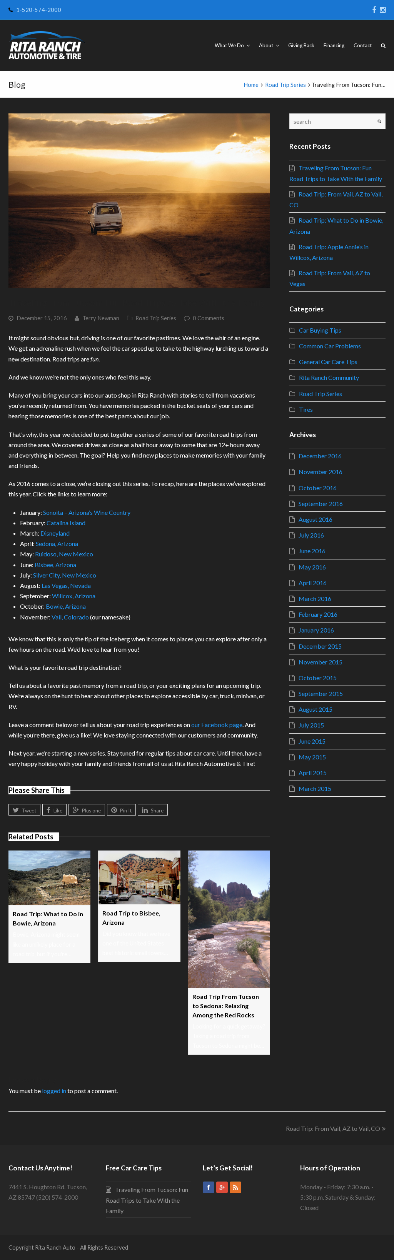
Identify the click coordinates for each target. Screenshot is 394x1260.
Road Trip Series (155, 318)
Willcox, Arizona (73, 595)
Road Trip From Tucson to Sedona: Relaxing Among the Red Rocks (225, 1006)
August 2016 (315, 519)
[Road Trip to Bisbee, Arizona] (139, 877)
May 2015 (312, 757)
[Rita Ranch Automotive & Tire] (46, 45)
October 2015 (318, 677)
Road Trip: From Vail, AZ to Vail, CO (333, 1128)
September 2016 (321, 503)
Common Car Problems (330, 346)
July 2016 (311, 535)
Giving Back (301, 45)
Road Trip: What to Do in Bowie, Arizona (48, 918)
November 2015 (320, 662)
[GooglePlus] (222, 1187)
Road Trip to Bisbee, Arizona (131, 917)
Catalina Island (66, 522)
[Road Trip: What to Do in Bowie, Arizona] (49, 878)
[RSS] (235, 1187)
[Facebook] (374, 9)
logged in (54, 1090)
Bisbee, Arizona (55, 564)
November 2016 (320, 471)
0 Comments (208, 318)
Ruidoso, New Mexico (64, 554)
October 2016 (318, 487)
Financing (334, 45)
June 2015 (312, 741)
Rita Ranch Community (329, 377)
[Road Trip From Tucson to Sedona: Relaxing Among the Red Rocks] (229, 919)
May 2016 (312, 567)
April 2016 (313, 582)
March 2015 (315, 788)
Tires (306, 409)
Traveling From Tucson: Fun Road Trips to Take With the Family (147, 1200)
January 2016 (316, 630)
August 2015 (315, 709)
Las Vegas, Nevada (66, 585)
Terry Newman (100, 318)
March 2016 (315, 598)
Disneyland (55, 533)
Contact (363, 45)
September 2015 (321, 693)
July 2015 (311, 725)
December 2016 (320, 455)
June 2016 (312, 550)
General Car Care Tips (328, 361)
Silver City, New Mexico (64, 575)
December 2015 (320, 646)
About (266, 45)
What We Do (230, 45)
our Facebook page (216, 724)
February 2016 (318, 614)
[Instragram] (383, 9)
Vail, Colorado (70, 617)
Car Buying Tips (320, 330)
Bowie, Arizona (66, 606)
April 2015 (313, 772)
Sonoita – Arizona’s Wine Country (86, 512)
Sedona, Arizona (57, 543)
